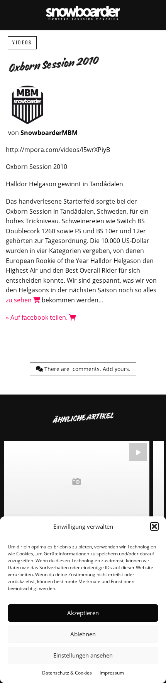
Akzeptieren (83, 613)
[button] (154, 526)
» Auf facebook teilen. (37, 317)
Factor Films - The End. (76, 498)
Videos (22, 42)
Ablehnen (83, 634)
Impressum (112, 673)
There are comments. (86, 369)
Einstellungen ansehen (83, 655)
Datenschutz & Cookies (67, 673)
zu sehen (19, 300)
